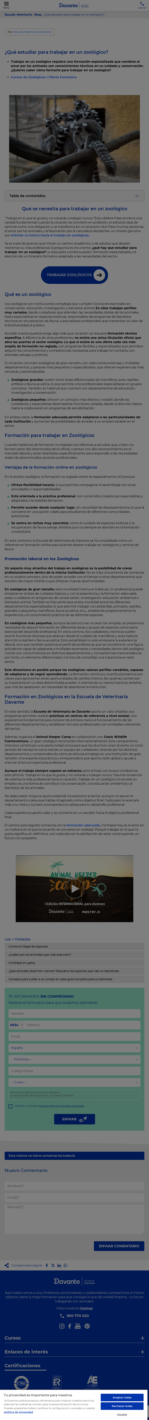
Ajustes (122, 1414)
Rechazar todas (122, 1406)
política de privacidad (18, 1412)
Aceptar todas (122, 1397)
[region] (73, 1404)
